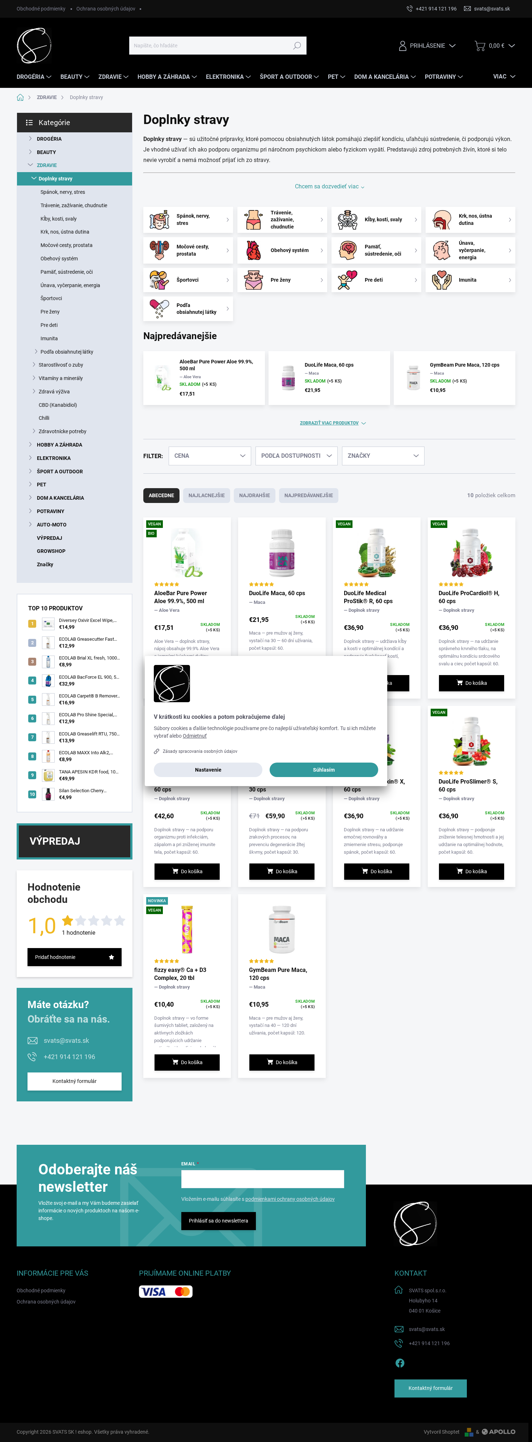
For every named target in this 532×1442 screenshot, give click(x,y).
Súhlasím (324, 770)
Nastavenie (208, 770)
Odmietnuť (195, 735)
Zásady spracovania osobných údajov (200, 751)
